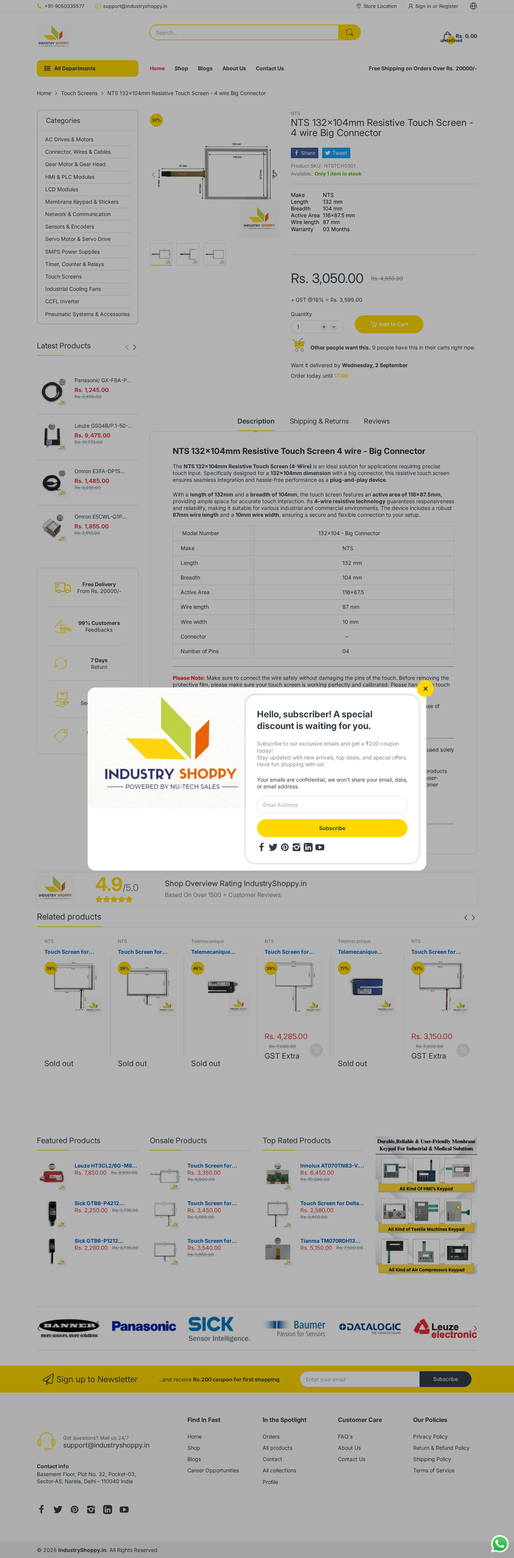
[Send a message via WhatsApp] (500, 1544)
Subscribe (332, 827)
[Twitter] (273, 847)
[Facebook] (261, 847)
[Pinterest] (284, 847)
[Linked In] (308, 847)
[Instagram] (296, 847)
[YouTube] (319, 847)
